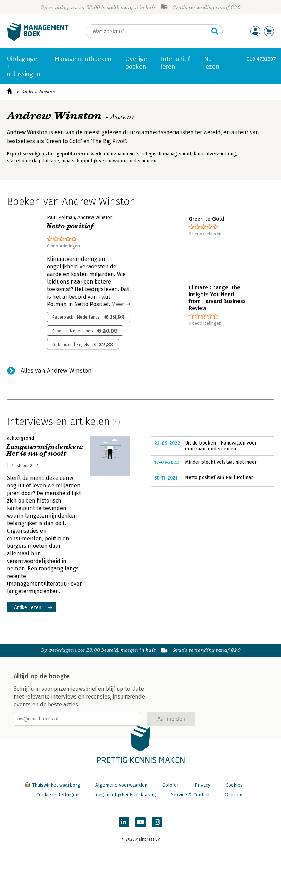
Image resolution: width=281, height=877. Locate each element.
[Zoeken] (214, 31)
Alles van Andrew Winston (56, 370)
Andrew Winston (38, 91)
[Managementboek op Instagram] (157, 822)
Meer (117, 304)
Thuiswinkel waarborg (56, 785)
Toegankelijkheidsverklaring (125, 795)
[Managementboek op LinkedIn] (124, 822)
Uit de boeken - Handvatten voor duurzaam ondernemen (221, 446)
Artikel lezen (28, 607)
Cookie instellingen (57, 795)
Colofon (171, 785)
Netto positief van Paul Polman (219, 478)
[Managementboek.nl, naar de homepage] (38, 39)
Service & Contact (190, 795)
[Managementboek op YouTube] (140, 822)
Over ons (235, 795)
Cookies (234, 785)
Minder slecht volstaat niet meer (221, 462)
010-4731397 (261, 59)
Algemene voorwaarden (121, 785)
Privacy (202, 785)
